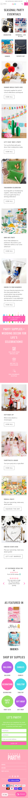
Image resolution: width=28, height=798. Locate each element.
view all (9, 468)
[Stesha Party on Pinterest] (18, 776)
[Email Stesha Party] (10, 776)
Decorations (7, 686)
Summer (7, 48)
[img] (14, 572)
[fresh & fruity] (14, 485)
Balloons (7, 669)
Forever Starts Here (11, 547)
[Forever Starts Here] (14, 529)
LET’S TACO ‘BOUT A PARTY (12, 142)
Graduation (7, 28)
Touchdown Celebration (12, 188)
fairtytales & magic (11, 460)
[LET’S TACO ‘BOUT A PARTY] (14, 121)
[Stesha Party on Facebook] (12, 776)
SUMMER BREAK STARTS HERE (13, 87)
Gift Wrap (21, 703)
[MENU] (1, 3)
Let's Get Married (13, 556)
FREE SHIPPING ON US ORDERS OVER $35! (14, 1)
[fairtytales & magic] (14, 443)
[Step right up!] (14, 397)
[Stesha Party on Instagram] (15, 776)
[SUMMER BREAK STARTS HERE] (14, 72)
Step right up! (9, 415)
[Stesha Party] (14, 3)
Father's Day (21, 48)
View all (9, 97)
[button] (4, 583)
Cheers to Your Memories (13, 287)
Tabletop (21, 686)
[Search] (22, 3)
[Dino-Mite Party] (14, 221)
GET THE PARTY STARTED (14, 318)
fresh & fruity (9, 499)
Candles (21, 669)
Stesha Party (11, 794)
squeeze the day (13, 509)
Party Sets (7, 703)
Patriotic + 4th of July (21, 28)
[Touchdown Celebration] (14, 171)
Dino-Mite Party (9, 237)
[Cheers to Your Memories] (14, 270)
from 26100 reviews (13, 574)
